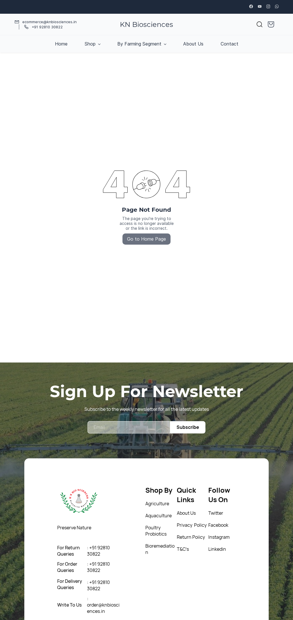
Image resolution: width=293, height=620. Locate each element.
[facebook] (251, 7)
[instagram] (268, 7)
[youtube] (260, 7)
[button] (259, 24)
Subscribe (188, 427)
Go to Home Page (146, 239)
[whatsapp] (277, 7)
